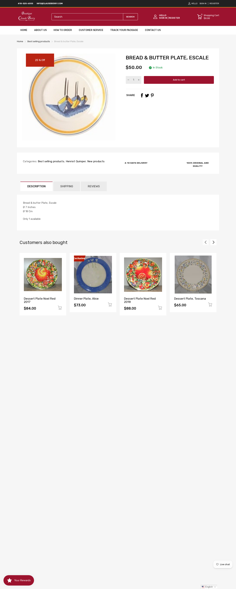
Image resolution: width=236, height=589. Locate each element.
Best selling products (50, 161)
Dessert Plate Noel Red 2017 (39, 300)
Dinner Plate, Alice (86, 298)
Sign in (203, 3)
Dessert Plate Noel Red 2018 (140, 300)
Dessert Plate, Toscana (190, 298)
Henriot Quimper (75, 161)
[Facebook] (142, 95)
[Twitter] (147, 95)
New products (95, 161)
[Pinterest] (152, 95)
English (209, 587)
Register (214, 3)
